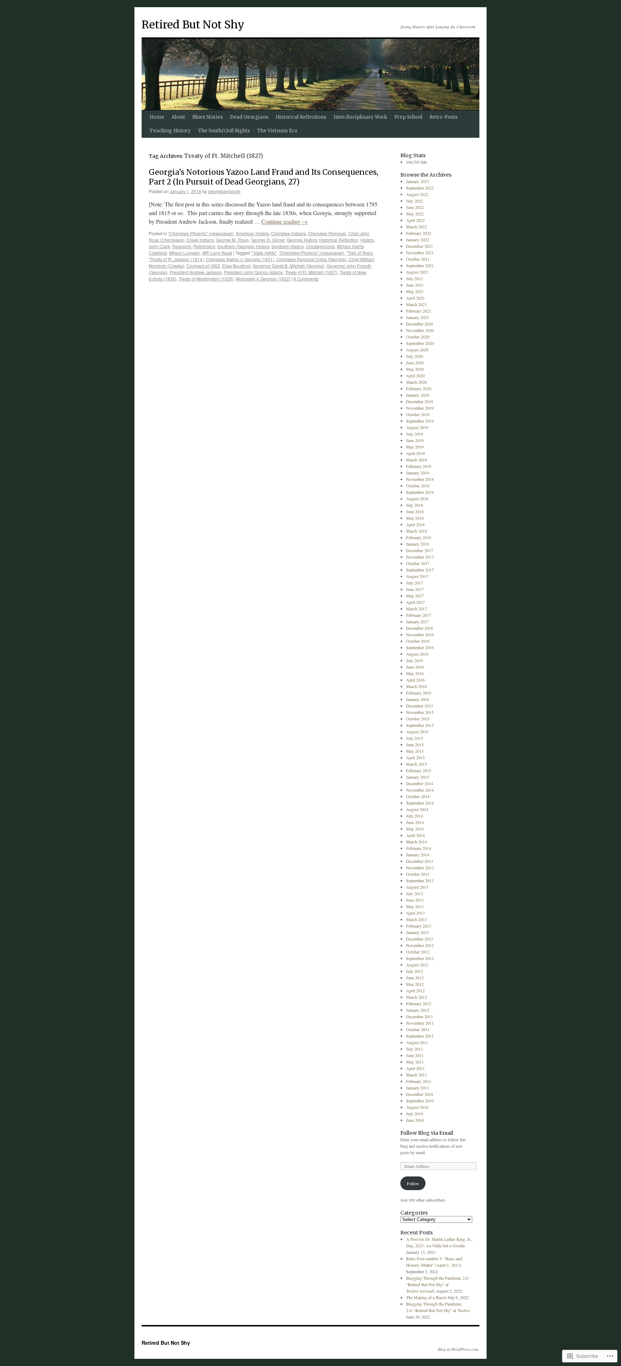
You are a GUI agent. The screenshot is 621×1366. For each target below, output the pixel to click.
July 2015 (414, 738)
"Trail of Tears (359, 253)
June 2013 (415, 900)
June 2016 (415, 667)
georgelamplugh (224, 191)
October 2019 (417, 414)
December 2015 (419, 706)
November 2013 (420, 867)
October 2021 (417, 259)
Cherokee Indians (288, 233)
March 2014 (416, 841)
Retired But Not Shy (193, 24)
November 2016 (420, 634)
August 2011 (417, 1042)
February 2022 (418, 233)
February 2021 (418, 311)
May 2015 (415, 751)
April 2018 (415, 524)
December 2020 (419, 324)
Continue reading (284, 221)
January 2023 (417, 181)
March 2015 (416, 764)
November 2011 (420, 1023)
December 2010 (419, 1094)
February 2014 (418, 848)
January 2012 (417, 1010)
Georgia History (302, 240)
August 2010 (417, 1107)
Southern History (287, 246)
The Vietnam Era (277, 131)
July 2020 (414, 356)
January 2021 (417, 317)
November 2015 (420, 712)
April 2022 (415, 220)
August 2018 (417, 498)
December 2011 (419, 1016)
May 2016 (415, 673)
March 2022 (416, 226)
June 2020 (415, 362)
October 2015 (417, 718)
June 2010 (415, 1120)
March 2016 (416, 686)
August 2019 (417, 427)
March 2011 (416, 1075)
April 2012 (415, 990)
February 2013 (418, 926)
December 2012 (419, 939)
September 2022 (420, 188)
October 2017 (417, 563)
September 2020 (420, 343)
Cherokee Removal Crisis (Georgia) (311, 259)
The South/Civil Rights (224, 131)
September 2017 (420, 570)
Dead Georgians (249, 117)
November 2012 (420, 945)
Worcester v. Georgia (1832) (263, 279)
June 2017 (415, 589)
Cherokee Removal (327, 233)
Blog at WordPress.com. (458, 1349)
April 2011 (415, 1068)
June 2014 (415, 822)
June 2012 (415, 977)
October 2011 (417, 1029)
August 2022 (417, 194)
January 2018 (417, 544)
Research (181, 246)
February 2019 (418, 466)
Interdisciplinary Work (360, 117)
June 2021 (415, 285)
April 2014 (415, 835)
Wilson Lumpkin (184, 253)
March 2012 (416, 997)
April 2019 (415, 453)
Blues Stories (207, 117)
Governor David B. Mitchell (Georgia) (289, 266)
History (367, 240)
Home (157, 117)
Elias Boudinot (236, 266)
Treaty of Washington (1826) (206, 279)
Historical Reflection (338, 240)
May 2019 (415, 447)
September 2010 (420, 1100)
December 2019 (419, 401)
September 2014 (420, 803)
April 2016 (415, 680)
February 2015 (418, 770)
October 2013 (417, 874)
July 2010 (414, 1113)
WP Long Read (217, 253)
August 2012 (417, 964)
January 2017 (417, 621)
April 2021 (415, 298)
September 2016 (420, 647)
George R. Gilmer (268, 240)
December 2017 (419, 550)
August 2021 (417, 272)
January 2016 (417, 699)
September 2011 (420, 1036)
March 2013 (416, 919)
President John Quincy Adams (253, 272)
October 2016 (417, 641)
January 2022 (417, 239)
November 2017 (420, 557)
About (178, 117)
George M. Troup (232, 240)
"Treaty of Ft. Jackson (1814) (176, 259)
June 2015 (415, 744)
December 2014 (419, 783)
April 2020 (415, 375)
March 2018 (416, 531)
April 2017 (415, 602)
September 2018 (420, 492)
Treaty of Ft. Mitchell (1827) (311, 272)
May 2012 (415, 984)
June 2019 (415, 440)
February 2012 (418, 1003)
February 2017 (418, 615)
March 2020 (416, 382)
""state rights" (264, 253)
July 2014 (414, 816)
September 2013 (420, 880)
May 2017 (415, 595)
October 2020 (417, 337)
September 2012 (420, 958)
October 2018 (417, 485)
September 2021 (420, 265)
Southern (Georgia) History (243, 246)
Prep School (408, 117)
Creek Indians (200, 240)
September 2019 (420, 421)
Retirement (204, 246)
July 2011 (414, 1049)
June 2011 (415, 1055)
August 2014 (417, 809)
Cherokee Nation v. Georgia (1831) (240, 259)
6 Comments (306, 279)
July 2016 (414, 660)
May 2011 (415, 1062)
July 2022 (414, 201)
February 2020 (418, 388)
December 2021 (419, 246)
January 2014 (417, 854)
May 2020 (415, 369)
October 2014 (417, 796)
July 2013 (414, 893)
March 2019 (416, 460)
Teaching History (170, 131)
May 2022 (415, 214)
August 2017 (417, 576)
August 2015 (417, 731)
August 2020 (417, 349)
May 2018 (415, 518)
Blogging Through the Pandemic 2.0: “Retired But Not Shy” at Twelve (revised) (437, 1284)
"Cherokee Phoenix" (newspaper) (201, 233)
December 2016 (419, 628)
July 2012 (414, 971)
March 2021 (416, 304)
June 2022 (415, 207)
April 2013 (415, 913)
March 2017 (416, 608)
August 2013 (417, 887)
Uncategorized (320, 246)
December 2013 (419, 861)
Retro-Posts (443, 117)
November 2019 (420, 408)
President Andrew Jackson (196, 272)
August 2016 (417, 654)
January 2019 (417, 472)
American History (252, 233)
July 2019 (414, 434)
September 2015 (420, 725)
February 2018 (418, 537)
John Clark (159, 246)
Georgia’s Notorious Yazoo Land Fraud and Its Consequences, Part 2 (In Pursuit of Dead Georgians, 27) (263, 177)
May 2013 (415, 906)
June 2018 (415, 511)
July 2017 (414, 583)
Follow (413, 1183)
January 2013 (417, 932)
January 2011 (417, 1087)
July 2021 (414, 278)
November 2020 (420, 330)
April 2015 (415, 757)
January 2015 (417, 777)
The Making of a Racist (426, 1297)
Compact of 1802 (203, 266)
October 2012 (417, 952)
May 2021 (415, 291)
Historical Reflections (301, 117)
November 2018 (420, 479)
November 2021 (420, 252)
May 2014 (415, 829)
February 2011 (418, 1081)
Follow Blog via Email (426, 1133)
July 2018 (414, 505)
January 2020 (417, 395)
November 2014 (420, 790)
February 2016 (418, 693)
